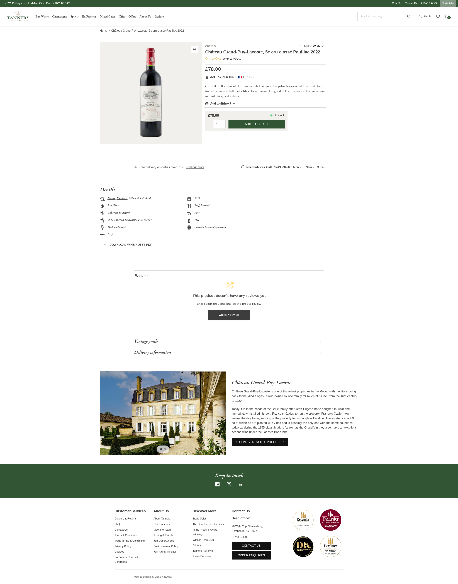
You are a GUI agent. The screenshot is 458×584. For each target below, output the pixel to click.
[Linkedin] (240, 484)
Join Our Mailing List (165, 551)
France (111, 198)
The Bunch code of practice (209, 524)
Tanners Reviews (203, 550)
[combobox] (385, 16)
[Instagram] (229, 484)
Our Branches (162, 524)
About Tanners (162, 518)
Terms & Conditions (125, 535)
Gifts (122, 16)
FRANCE (248, 76)
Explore (159, 16)
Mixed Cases (107, 16)
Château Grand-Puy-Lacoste (210, 227)
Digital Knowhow (163, 576)
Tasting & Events (163, 535)
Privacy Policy (122, 546)
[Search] (410, 16)
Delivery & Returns (125, 518)
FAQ (117, 524)
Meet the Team (162, 529)
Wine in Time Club (203, 539)
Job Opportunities (164, 540)
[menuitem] (42, 16)
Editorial (197, 545)
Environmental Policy (166, 546)
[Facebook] (217, 484)
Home (104, 30)
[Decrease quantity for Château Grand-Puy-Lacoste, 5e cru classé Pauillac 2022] (210, 124)
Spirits (74, 16)
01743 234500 (429, 3)
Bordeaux (122, 198)
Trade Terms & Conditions (129, 540)
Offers (132, 16)
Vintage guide (146, 341)
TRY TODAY (62, 3)
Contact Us (411, 3)
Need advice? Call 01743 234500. (269, 167)
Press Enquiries (202, 556)
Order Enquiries (251, 555)
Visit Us (396, 3)
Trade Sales (448, 3)
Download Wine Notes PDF (130, 244)
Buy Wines (42, 16)
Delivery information (152, 352)
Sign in (427, 16)
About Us (145, 16)
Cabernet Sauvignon (119, 212)
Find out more (195, 167)
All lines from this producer (260, 442)
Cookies (119, 551)
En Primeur (89, 16)
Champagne (59, 16)
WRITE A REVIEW (229, 314)
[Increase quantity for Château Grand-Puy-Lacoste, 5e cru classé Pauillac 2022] (222, 124)
